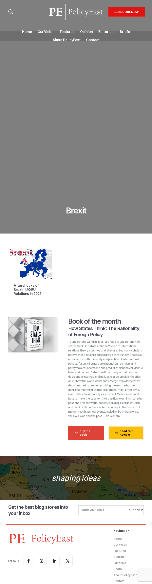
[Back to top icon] (133, 576)
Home (117, 539)
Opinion (118, 557)
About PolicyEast (125, 575)
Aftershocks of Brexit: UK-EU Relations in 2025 (28, 289)
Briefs (117, 569)
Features (119, 551)
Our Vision (120, 544)
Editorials (119, 563)
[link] (41, 538)
